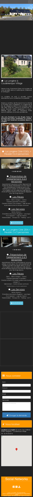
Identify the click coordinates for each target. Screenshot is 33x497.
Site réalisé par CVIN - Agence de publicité (21, 495)
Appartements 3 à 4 (10, 493)
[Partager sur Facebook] (19, 486)
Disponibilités (27, 493)
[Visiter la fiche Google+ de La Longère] (16, 486)
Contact (16, 494)
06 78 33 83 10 (17, 223)
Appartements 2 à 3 (19, 493)
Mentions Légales (7, 495)
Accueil (4, 493)
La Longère (4, 2)
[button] (16, 449)
